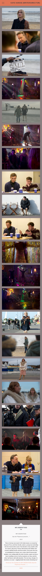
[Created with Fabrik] (1, 566)
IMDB (21, 568)
